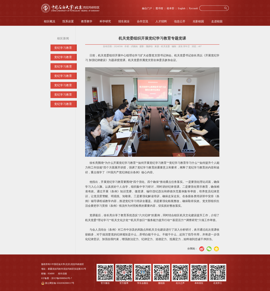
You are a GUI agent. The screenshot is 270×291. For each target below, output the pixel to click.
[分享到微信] (209, 248)
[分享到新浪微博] (201, 248)
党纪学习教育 (63, 47)
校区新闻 (63, 38)
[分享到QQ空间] (216, 248)
